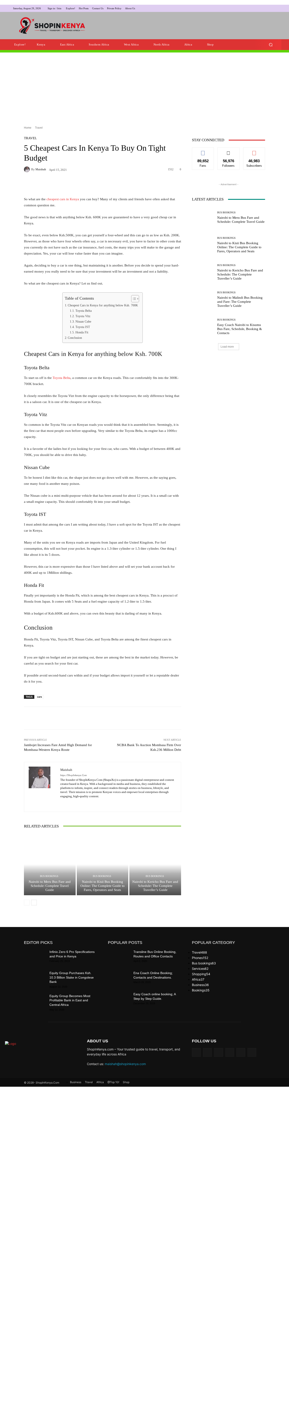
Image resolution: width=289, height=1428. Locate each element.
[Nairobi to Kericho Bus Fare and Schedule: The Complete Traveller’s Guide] (155, 869)
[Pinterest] (262, 8)
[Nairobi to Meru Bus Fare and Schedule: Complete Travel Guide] (50, 869)
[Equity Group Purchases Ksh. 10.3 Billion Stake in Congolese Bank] (35, 983)
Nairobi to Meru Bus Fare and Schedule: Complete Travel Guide (50, 890)
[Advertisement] (179, 28)
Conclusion (75, 342)
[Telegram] (267, 8)
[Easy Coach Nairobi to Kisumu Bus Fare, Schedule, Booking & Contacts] (203, 397)
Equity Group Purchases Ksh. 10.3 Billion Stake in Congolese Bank (71, 981)
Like (203, 155)
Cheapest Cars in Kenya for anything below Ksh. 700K (103, 309)
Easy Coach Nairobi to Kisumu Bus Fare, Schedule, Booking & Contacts (239, 399)
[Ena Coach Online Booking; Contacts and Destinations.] (119, 983)
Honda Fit (81, 336)
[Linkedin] (257, 8)
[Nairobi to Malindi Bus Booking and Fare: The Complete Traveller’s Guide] (203, 370)
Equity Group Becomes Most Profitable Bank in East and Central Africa (69, 1004)
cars (39, 701)
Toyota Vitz (82, 320)
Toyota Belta (83, 315)
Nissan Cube (83, 326)
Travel (39, 132)
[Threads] (251, 1056)
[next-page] (34, 907)
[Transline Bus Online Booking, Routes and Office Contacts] (119, 961)
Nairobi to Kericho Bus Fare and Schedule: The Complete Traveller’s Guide (155, 890)
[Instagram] (251, 8)
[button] (270, 49)
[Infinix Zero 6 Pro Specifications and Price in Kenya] (35, 961)
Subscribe (254, 155)
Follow (228, 155)
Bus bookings (49, 880)
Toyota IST (82, 331)
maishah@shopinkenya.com (125, 1068)
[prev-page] (27, 907)
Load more (227, 417)
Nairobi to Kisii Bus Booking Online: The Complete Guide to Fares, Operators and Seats (102, 890)
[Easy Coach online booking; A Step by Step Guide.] (119, 1004)
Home (27, 132)
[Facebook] (246, 8)
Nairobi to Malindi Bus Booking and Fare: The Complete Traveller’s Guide (240, 372)
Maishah (40, 173)
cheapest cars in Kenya (63, 203)
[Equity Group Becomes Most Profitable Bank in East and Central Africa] (35, 1005)
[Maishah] (27, 174)
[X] (273, 8)
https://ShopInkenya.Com (73, 779)
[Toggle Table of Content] (133, 303)
